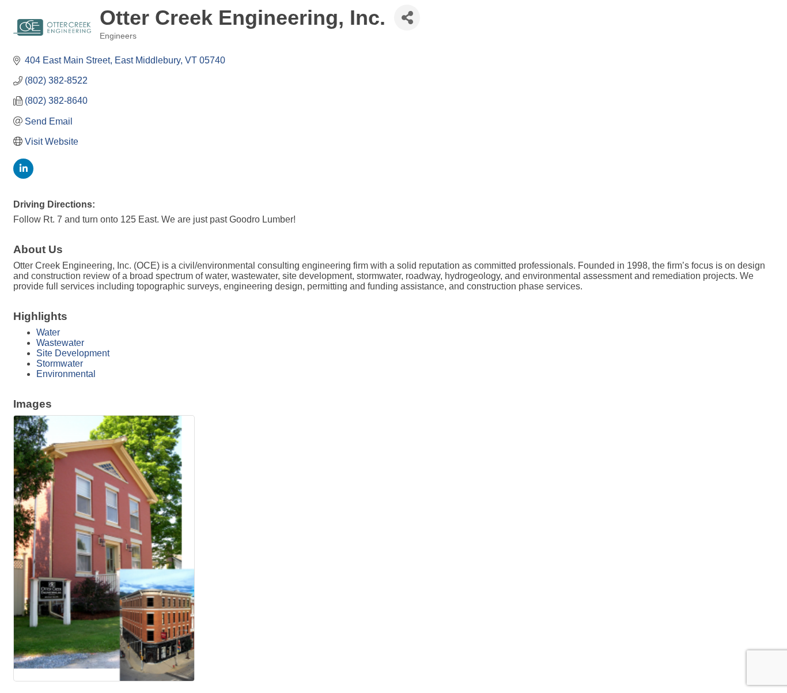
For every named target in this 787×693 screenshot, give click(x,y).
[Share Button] (407, 18)
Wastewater (60, 343)
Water (48, 332)
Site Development (72, 353)
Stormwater (59, 363)
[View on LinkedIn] (23, 175)
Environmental (66, 374)
